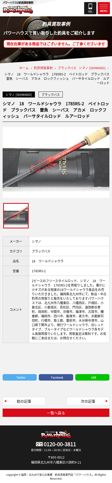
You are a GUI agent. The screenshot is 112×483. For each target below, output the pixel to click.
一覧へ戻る (56, 412)
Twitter (21, 377)
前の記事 (24, 401)
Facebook (57, 377)
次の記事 (88, 401)
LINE (93, 377)
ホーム (24, 68)
